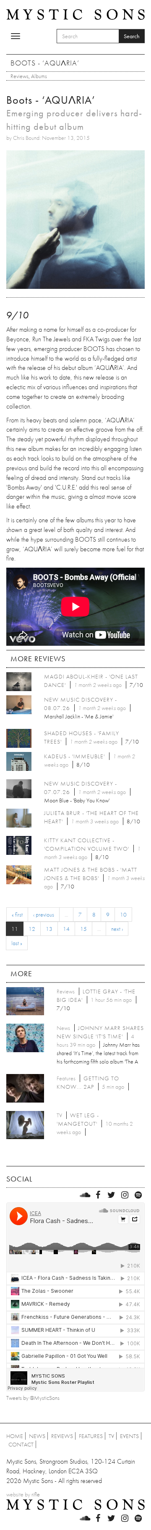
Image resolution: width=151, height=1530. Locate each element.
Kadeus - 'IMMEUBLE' (74, 756)
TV (111, 1436)
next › (117, 929)
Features (91, 1436)
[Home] (75, 14)
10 (123, 914)
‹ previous (43, 914)
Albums (39, 76)
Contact (21, 1444)
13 (49, 929)
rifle (35, 1494)
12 (32, 929)
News (37, 1436)
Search (132, 36)
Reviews (19, 76)
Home (14, 1436)
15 (83, 929)
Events (129, 1436)
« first (17, 914)
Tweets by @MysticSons (33, 1398)
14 (66, 929)
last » (16, 943)
